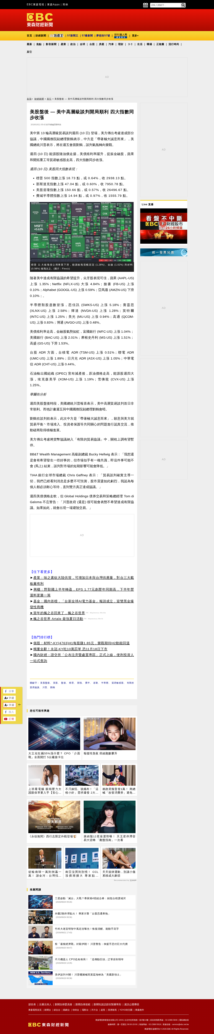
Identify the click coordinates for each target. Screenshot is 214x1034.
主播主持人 (45, 1004)
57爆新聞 (87, 35)
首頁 (29, 35)
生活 (140, 44)
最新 (29, 44)
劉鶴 (52, 687)
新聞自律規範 (82, 1004)
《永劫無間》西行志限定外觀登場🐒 (52, 836)
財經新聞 (41, 35)
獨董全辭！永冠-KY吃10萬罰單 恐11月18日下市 (70, 649)
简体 (65, 4)
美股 (55, 683)
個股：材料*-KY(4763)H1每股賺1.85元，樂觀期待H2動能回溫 (81, 643)
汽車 (111, 44)
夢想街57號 (103, 35)
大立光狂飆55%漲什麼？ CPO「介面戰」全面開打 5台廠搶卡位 (54, 755)
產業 (63, 44)
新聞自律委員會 (63, 1004)
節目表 (32, 1004)
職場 (149, 44)
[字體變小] (9, 706)
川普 (44, 687)
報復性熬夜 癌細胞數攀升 (100, 753)
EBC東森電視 (35, 4)
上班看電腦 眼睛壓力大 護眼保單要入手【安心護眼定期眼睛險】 (44, 791)
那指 (79, 683)
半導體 (104, 683)
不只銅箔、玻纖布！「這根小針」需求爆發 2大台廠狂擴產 (81, 791)
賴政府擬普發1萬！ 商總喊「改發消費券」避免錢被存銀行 (119, 791)
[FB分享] (9, 692)
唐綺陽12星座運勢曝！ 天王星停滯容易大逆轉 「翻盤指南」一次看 (110, 838)
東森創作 (139, 1010)
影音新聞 (51, 44)
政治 (73, 44)
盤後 (63, 683)
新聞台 (47, 1010)
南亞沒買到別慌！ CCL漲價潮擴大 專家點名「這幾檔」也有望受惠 (81, 874)
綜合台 (57, 1010)
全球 (82, 44)
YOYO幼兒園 (126, 1010)
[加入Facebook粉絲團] (9, 713)
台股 (92, 44)
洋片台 (94, 1010)
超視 (103, 1010)
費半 (87, 683)
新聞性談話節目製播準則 (107, 1004)
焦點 (39, 44)
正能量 (160, 44)
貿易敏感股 (118, 683)
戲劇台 (66, 1010)
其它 (29, 52)
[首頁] (40, 19)
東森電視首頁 (35, 1010)
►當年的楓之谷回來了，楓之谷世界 (57, 613)
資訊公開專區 (131, 1004)
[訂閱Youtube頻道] (9, 720)
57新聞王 (72, 35)
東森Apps (53, 4)
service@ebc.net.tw (180, 1024)
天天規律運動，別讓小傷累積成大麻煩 (119, 873)
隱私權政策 (184, 1020)
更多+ (135, 35)
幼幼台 (76, 1010)
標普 (71, 683)
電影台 (85, 1010)
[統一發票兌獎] (163, 255)
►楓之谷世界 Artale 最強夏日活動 (56, 618)
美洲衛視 (112, 1010)
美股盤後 (45, 683)
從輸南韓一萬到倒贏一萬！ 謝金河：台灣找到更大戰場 (44, 874)
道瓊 (95, 683)
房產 (101, 44)
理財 (120, 44)
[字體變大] (9, 699)
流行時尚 (174, 44)
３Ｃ (130, 44)
